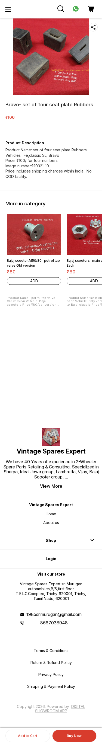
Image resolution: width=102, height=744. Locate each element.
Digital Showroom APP (60, 708)
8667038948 (54, 622)
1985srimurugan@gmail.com (54, 614)
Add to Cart (27, 736)
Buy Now (74, 736)
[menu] (8, 9)
